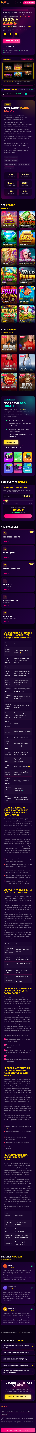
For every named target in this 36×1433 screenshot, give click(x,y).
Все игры (4, 208)
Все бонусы (9, 46)
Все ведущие (6, 332)
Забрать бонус (10, 41)
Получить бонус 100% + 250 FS (17, 1397)
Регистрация (29, 2)
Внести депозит (18, 516)
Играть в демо (11, 442)
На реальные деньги (13, 447)
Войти (19, 2)
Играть (29, 1427)
